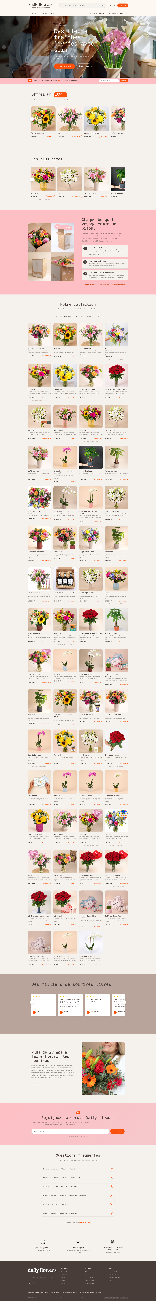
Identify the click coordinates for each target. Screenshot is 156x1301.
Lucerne (75, 1292)
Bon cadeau (33, 796)
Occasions (33, 13)
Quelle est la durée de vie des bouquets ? (61, 1187)
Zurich (42, 1292)
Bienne (92, 1292)
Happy (107, 349)
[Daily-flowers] (40, 5)
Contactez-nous (84, 1222)
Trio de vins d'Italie (64, 593)
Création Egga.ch (60, 1298)
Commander (50, 136)
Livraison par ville (89, 1283)
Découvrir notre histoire (41, 1084)
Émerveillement (38, 133)
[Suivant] (124, 119)
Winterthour (68, 1292)
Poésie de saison (119, 133)
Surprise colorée (87, 389)
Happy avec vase (86, 552)
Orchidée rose (34, 755)
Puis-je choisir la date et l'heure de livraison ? (65, 1195)
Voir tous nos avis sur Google (78, 1023)
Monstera (109, 552)
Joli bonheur (63, 133)
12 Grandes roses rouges (116, 389)
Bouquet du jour (35, 511)
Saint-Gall (81, 1292)
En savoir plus (84, 66)
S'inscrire (123, 80)
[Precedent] (32, 119)
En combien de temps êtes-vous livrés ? (60, 1169)
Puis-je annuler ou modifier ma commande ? (61, 1213)
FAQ (86, 1272)
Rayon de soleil (91, 133)
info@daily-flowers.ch (115, 1277)
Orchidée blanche (61, 511)
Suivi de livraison (89, 1280)
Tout (57, 316)
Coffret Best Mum (113, 916)
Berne (62, 1292)
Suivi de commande (98, 13)
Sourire (34, 193)
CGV (86, 1275)
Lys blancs (62, 193)
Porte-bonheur (117, 193)
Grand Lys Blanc (112, 511)
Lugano (87, 1292)
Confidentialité (89, 1277)
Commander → (46, 355)
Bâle (52, 1292)
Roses (53, 13)
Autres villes (98, 1292)
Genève (47, 1292)
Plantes (45, 13)
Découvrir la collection (64, 66)
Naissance (79, 316)
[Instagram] (33, 1283)
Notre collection (65, 1272)
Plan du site (85, 1298)
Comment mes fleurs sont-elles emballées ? (61, 1178)
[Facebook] (29, 1283)
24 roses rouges (112, 755)
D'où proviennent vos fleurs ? (56, 1204)
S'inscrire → (117, 1131)
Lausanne (56, 1292)
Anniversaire (67, 316)
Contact (111, 1280)
